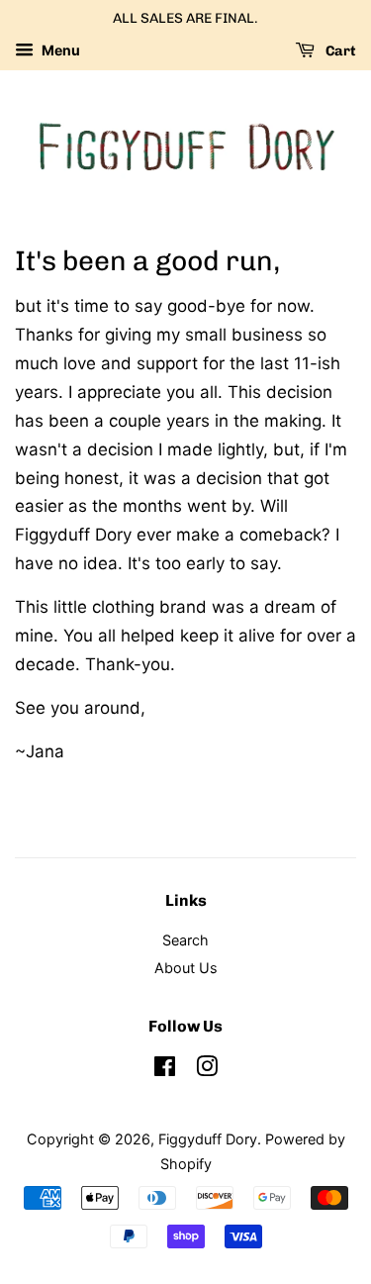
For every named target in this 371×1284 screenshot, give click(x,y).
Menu (59, 50)
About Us (186, 967)
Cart (339, 51)
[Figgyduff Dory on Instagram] (207, 1069)
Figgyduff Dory (207, 1139)
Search (185, 940)
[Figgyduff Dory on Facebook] (164, 1069)
